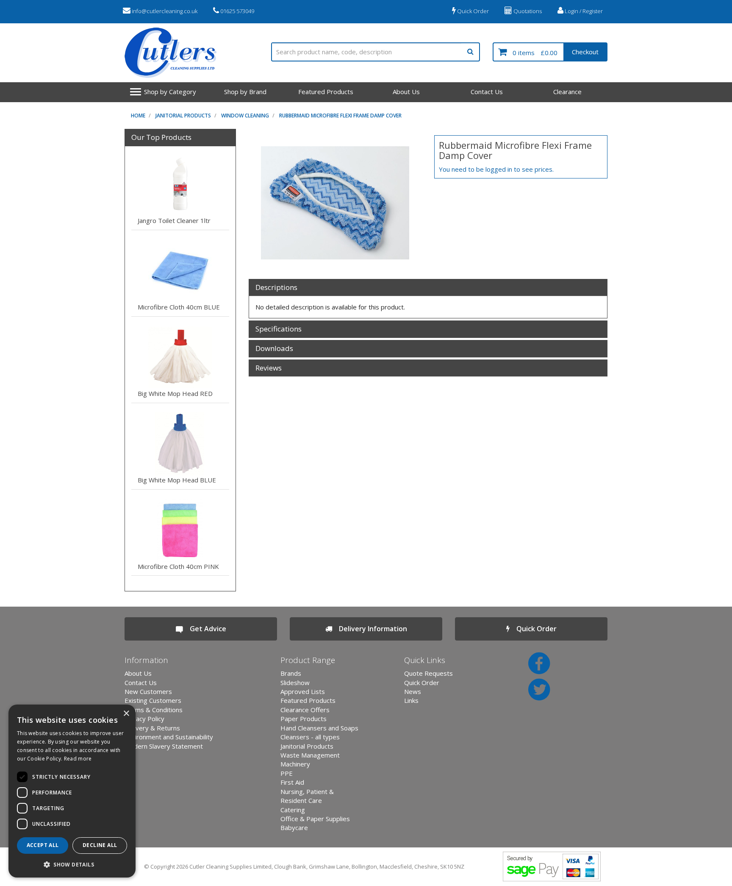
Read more (78, 758)
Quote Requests (428, 673)
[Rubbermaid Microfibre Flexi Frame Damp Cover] (335, 202)
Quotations (527, 11)
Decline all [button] (100, 845)
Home (138, 115)
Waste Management (310, 755)
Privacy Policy (144, 718)
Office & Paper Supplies (315, 818)
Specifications (278, 329)
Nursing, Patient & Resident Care (307, 796)
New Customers (148, 691)
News (412, 691)
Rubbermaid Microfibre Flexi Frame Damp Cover (340, 115)
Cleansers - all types (310, 737)
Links (411, 700)
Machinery (295, 764)
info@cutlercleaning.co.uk (163, 11)
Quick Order (472, 11)
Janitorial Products (183, 115)
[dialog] (72, 791)
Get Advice (204, 628)
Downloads (274, 349)
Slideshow (295, 682)
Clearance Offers (305, 709)
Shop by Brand (245, 91)
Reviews (268, 368)
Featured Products (325, 91)
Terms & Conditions (154, 709)
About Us (406, 91)
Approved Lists (302, 691)
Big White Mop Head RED (175, 393)
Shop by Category (170, 91)
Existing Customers (153, 700)
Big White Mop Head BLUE (177, 480)
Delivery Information (369, 628)
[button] (72, 864)
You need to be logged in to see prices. (496, 169)
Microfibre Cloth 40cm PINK (178, 566)
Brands (290, 673)
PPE (286, 773)
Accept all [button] (43, 845)
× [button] (126, 713)
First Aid (292, 782)
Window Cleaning (245, 115)
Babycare (294, 827)
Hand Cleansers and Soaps (319, 728)
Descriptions (276, 288)
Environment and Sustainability (169, 737)
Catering (292, 809)
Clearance (567, 91)
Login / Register (583, 11)
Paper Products (303, 718)
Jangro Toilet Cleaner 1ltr (174, 220)
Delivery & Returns (152, 728)
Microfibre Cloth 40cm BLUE (179, 307)
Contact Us (487, 91)
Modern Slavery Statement (164, 746)
